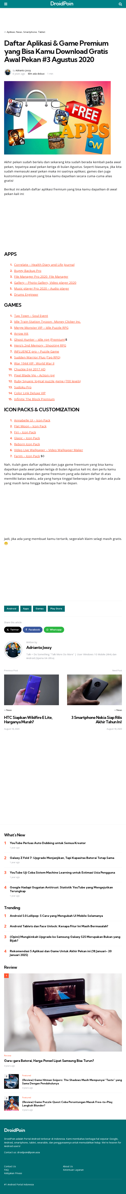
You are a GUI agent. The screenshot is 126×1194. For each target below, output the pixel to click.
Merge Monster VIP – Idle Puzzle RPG (41, 328)
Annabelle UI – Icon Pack (32, 420)
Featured (26, 1075)
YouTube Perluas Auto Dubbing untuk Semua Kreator (48, 843)
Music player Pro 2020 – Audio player (41, 288)
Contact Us (10, 1166)
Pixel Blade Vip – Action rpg (34, 375)
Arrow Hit (21, 333)
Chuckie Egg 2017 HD (29, 369)
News (19, 32)
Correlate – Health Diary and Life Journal (44, 265)
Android (11, 608)
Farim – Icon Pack (27, 456)
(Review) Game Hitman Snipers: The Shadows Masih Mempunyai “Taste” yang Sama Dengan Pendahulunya (72, 1081)
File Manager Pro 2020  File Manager (41, 276)
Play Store (56, 608)
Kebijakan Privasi (13, 1173)
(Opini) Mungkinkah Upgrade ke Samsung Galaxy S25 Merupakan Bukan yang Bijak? (65, 938)
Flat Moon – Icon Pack (30, 426)
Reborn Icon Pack (27, 444)
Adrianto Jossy (23, 70)
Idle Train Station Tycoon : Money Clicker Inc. (47, 321)
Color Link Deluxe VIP (30, 393)
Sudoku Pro (23, 387)
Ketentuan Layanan (73, 1169)
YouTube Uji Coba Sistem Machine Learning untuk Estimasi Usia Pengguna (62, 872)
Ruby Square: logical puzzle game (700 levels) (47, 381)
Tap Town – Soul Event (31, 316)
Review (7, 1055)
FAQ (6, 1169)
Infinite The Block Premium (34, 399)
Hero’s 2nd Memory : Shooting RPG (40, 345)
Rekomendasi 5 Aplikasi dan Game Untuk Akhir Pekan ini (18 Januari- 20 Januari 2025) (61, 953)
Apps (26, 608)
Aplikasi (11, 32)
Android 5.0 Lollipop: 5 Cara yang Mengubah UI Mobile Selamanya (56, 916)
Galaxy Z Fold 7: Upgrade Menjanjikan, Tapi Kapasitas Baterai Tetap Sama (62, 858)
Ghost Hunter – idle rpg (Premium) (39, 339)
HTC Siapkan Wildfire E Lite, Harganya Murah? (28, 719)
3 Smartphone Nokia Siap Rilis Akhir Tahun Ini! (96, 719)
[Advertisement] (63, 17)
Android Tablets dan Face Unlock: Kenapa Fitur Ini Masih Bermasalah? (59, 926)
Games (40, 608)
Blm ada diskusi (36, 73)
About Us (68, 1166)
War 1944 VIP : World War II (34, 363)
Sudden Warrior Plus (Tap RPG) (37, 357)
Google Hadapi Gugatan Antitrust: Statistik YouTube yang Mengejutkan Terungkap (61, 889)
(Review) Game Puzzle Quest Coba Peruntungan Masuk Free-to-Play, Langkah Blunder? (67, 1103)
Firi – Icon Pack (25, 432)
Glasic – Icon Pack (27, 438)
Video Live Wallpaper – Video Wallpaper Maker (48, 450)
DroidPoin (61, 3)
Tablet (41, 32)
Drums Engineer (26, 294)
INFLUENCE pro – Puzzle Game (36, 351)
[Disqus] (63, 779)
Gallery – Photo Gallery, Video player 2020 (45, 282)
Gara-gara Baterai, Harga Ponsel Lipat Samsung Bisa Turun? (49, 1061)
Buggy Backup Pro (27, 271)
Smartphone (30, 32)
